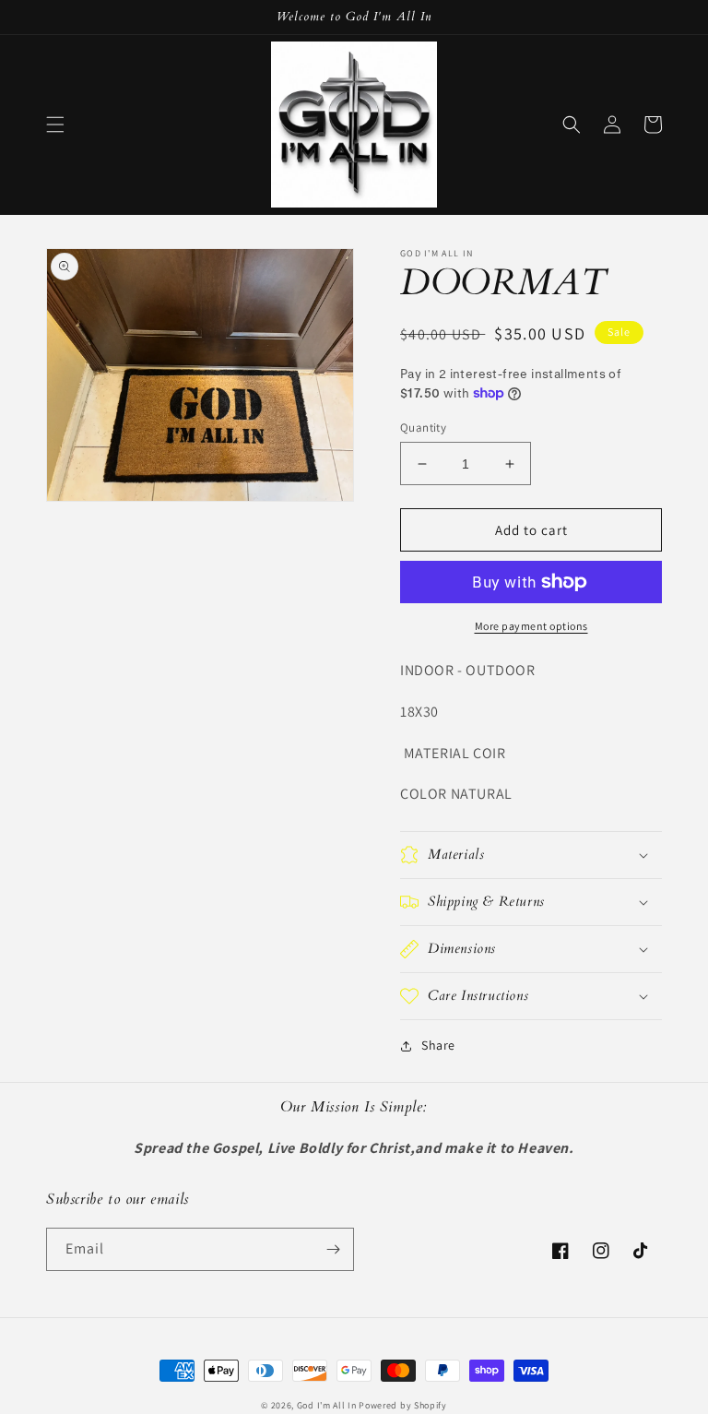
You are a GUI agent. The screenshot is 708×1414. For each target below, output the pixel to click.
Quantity (423, 427)
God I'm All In (327, 1405)
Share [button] (438, 1045)
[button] (55, 124)
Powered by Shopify (403, 1405)
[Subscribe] (333, 1249)
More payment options (531, 626)
